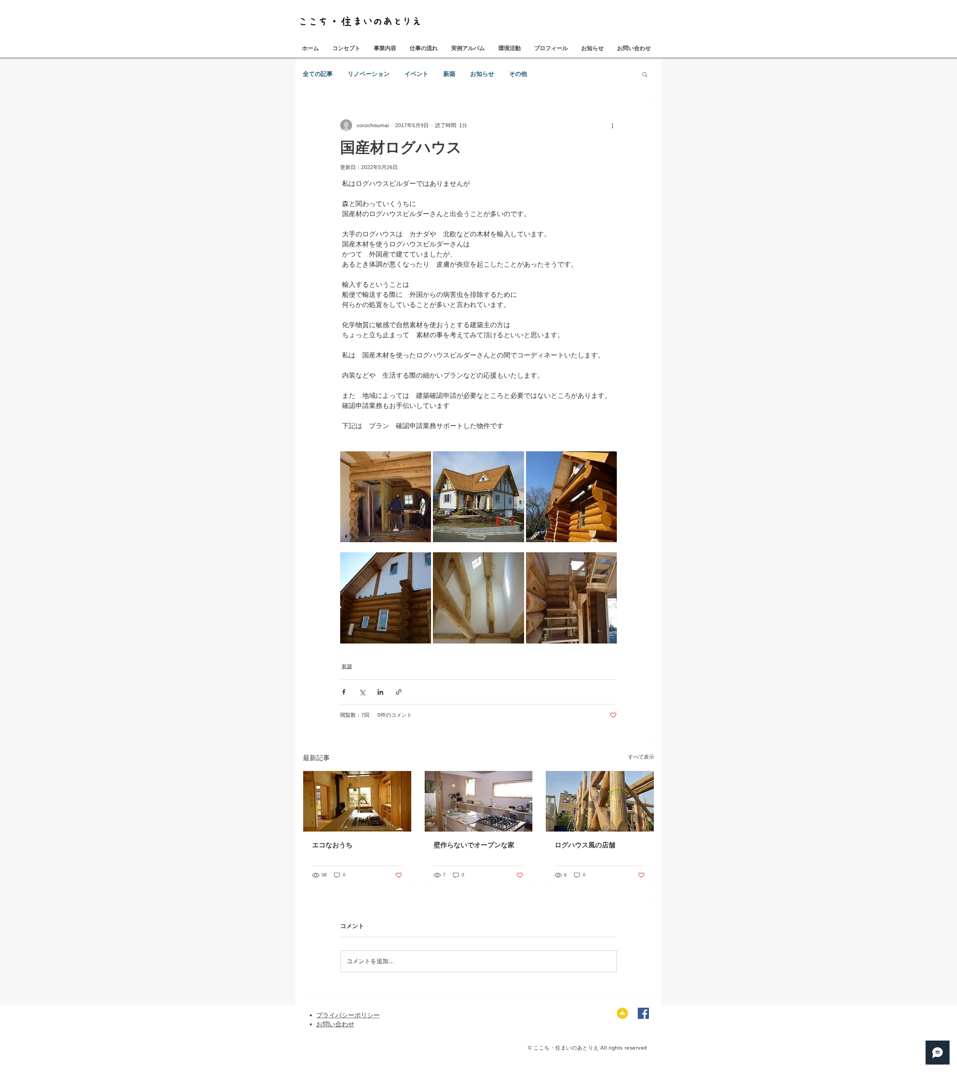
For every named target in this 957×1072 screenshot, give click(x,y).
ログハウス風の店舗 (585, 845)
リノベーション (369, 74)
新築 (449, 74)
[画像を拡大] (385, 496)
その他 (518, 74)
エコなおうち (332, 845)
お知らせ (482, 74)
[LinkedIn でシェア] (380, 691)
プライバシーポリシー (348, 1015)
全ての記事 (318, 74)
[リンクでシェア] (398, 691)
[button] (644, 74)
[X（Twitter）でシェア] (362, 691)
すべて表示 (641, 757)
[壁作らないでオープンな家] (479, 801)
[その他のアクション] (612, 125)
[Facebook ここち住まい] (643, 1013)
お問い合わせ (335, 1024)
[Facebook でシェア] (343, 691)
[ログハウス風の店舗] (600, 801)
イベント (416, 74)
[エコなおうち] (357, 801)
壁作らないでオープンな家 (474, 845)
